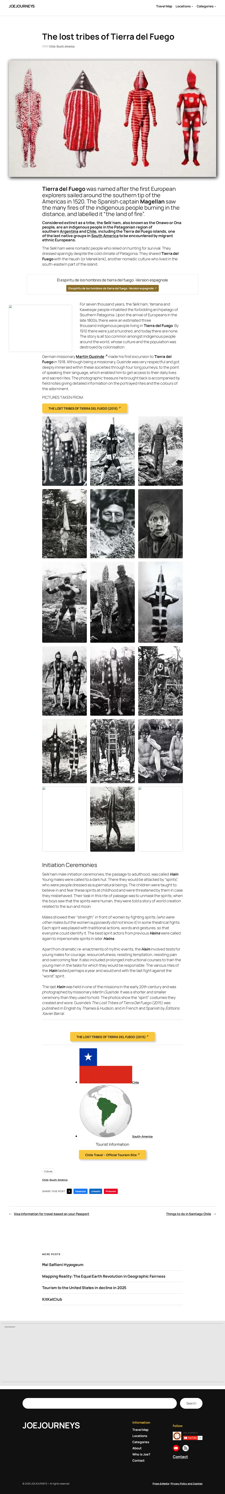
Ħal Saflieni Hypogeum (62, 1265)
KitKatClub (52, 1299)
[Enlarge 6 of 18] (178, 493)
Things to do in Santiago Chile (188, 1214)
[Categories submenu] (215, 6)
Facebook (80, 1191)
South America (105, 235)
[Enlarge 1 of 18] (82, 421)
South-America (65, 46)
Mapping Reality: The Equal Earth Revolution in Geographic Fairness (103, 1276)
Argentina (69, 231)
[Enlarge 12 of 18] (178, 651)
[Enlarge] (67, 309)
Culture (48, 1171)
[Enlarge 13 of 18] (82, 723)
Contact (180, 1456)
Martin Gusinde (90, 356)
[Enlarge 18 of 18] (178, 791)
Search (191, 1403)
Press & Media (161, 1483)
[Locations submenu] (192, 6)
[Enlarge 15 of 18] (178, 723)
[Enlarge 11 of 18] (130, 651)
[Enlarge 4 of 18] (82, 493)
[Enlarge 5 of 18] (130, 493)
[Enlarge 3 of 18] (178, 421)
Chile (52, 46)
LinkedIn (95, 1191)
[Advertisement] (112, 1355)
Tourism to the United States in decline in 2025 (84, 1288)
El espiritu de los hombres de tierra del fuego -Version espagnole (111, 288)
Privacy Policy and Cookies (186, 1483)
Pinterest (111, 1191)
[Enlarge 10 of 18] (82, 651)
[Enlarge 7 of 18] (82, 566)
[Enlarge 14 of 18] (130, 723)
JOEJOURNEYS (22, 6)
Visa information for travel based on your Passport (51, 1214)
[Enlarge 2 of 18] (130, 421)
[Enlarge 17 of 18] (130, 791)
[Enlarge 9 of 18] (178, 566)
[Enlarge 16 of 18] (82, 791)
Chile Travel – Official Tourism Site (111, 1155)
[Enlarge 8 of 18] (130, 566)
